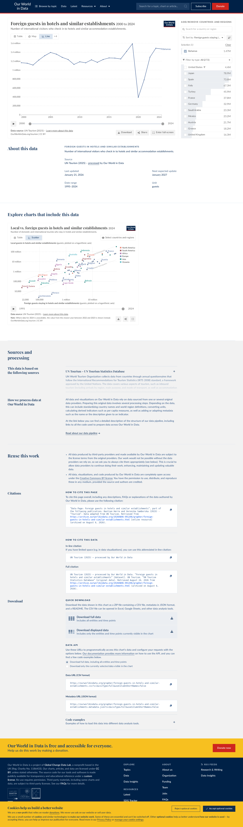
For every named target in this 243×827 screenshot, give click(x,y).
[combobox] (163, 6)
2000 (22, 123)
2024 (171, 123)
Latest (74, 6)
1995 (22, 309)
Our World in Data (22, 6)
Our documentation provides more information (108, 653)
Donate (220, 6)
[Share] (125, 319)
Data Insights (131, 782)
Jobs (164, 793)
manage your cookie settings (129, 820)
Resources (87, 6)
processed (93, 163)
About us (167, 770)
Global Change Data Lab (57, 765)
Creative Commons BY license (96, 478)
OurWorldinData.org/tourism (24, 134)
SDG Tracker (130, 800)
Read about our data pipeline (81, 433)
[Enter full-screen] (133, 319)
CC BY (42, 134)
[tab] (18, 36)
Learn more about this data (59, 131)
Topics (127, 770)
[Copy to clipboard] (167, 510)
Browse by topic (48, 6)
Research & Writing (211, 770)
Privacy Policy (104, 820)
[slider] (30, 123)
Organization (169, 775)
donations (54, 813)
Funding (166, 782)
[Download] (118, 319)
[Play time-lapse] (13, 124)
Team (165, 787)
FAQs (63, 783)
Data (63, 6)
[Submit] (185, 6)
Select (119, 238)
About (103, 6)
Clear (228, 45)
